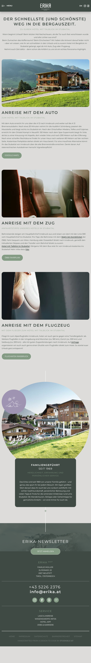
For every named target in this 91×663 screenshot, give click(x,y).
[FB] (88, 6)
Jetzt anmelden (45, 551)
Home (12, 636)
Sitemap (78, 636)
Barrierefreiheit (61, 636)
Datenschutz (41, 636)
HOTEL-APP (45, 622)
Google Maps (12, 155)
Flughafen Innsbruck (16, 356)
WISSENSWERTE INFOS (45, 619)
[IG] (85, 6)
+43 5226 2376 (45, 587)
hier (27, 250)
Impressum (24, 636)
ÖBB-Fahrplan (12, 258)
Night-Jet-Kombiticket (71, 237)
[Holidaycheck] (56, 600)
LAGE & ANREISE (45, 616)
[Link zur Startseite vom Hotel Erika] (45, 7)
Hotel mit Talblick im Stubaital (16, 246)
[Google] (49, 600)
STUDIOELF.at (66, 641)
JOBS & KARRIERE (45, 625)
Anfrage (75, 342)
